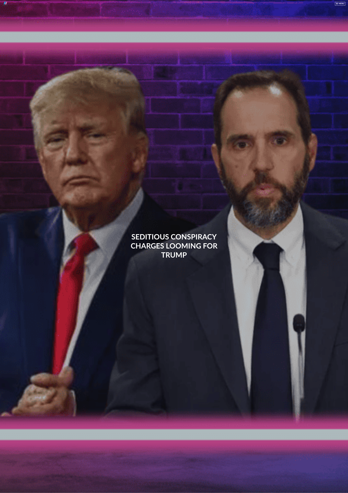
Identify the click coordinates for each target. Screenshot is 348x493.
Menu (341, 4)
